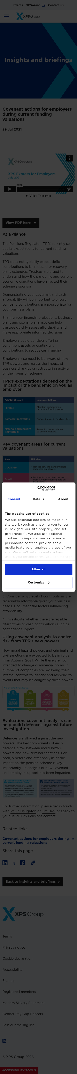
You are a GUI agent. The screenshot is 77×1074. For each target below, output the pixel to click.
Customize (36, 582)
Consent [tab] (13, 499)
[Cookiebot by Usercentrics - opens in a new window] (54, 488)
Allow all (38, 569)
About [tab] (63, 499)
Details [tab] (38, 499)
